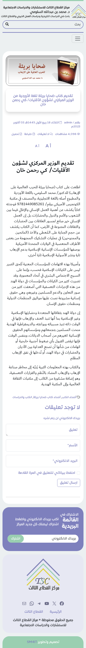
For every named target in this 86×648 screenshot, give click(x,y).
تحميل (15, 134)
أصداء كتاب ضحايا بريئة (47, 397)
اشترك (15, 539)
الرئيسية (56, 612)
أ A (48, 146)
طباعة (28, 134)
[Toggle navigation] (77, 38)
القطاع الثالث (33, 612)
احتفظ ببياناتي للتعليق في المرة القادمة (46, 473)
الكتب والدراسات (22, 397)
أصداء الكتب (69, 397)
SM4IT (32, 642)
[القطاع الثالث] (43, 11)
